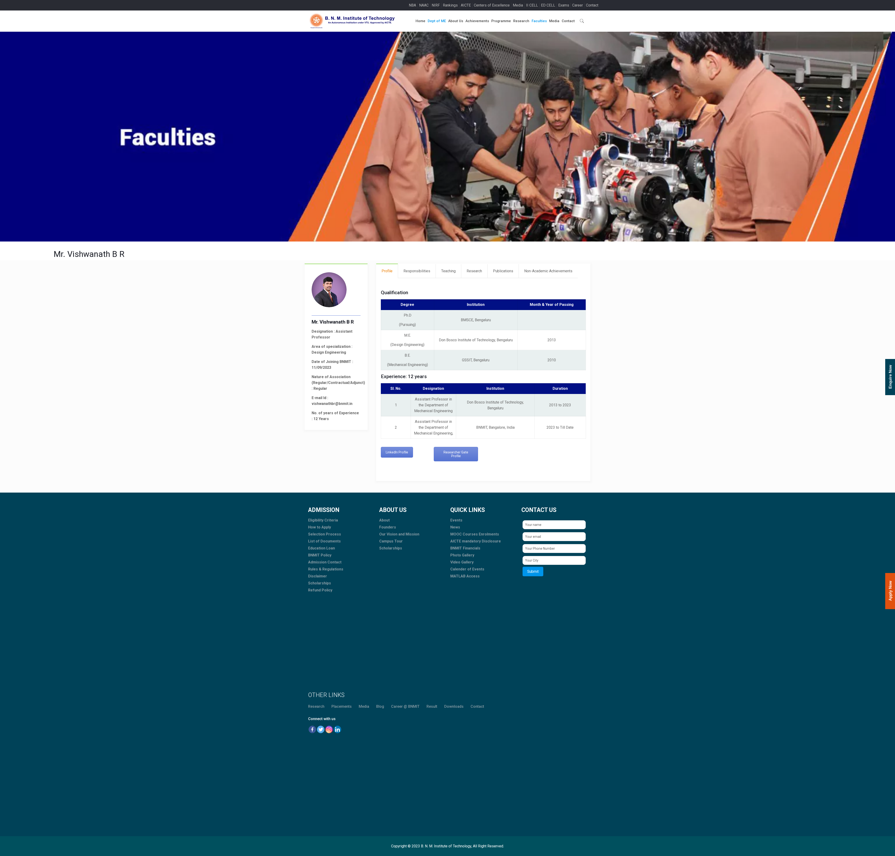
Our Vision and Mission (399, 534)
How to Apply (319, 527)
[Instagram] (329, 729)
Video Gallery (462, 562)
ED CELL (548, 5)
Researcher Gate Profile (456, 454)
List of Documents (324, 541)
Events (456, 520)
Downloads (454, 706)
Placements (341, 706)
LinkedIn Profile (397, 452)
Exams (563, 5)
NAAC (424, 5)
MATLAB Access (465, 576)
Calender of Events (467, 569)
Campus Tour (391, 541)
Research (316, 706)
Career (577, 5)
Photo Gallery (462, 555)
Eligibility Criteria (323, 520)
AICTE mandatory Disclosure (475, 541)
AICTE (466, 5)
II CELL (532, 5)
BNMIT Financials (465, 548)
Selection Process (324, 534)
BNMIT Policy (319, 555)
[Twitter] (320, 729)
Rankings (450, 5)
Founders (387, 527)
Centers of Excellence (492, 5)
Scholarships (319, 583)
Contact (592, 5)
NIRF (436, 5)
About (384, 520)
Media (518, 5)
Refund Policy (320, 590)
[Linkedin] (337, 729)
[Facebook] (312, 729)
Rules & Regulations (325, 569)
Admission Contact (324, 562)
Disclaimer (317, 576)
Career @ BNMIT (405, 706)
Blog (380, 706)
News (455, 527)
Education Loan (321, 548)
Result (432, 706)
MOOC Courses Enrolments (474, 534)
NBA (412, 5)
